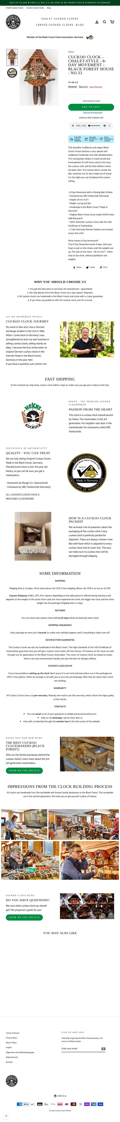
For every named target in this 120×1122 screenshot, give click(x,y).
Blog (49, 7)
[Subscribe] (103, 1049)
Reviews (9, 1062)
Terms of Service (12, 1033)
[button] (12, 57)
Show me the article (24, 770)
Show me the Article (24, 917)
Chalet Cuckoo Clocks (14, 7)
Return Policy (11, 1042)
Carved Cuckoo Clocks (35, 7)
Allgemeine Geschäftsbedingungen (20, 1052)
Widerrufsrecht (12, 1057)
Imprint (9, 1047)
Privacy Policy (11, 1037)
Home (70, 51)
